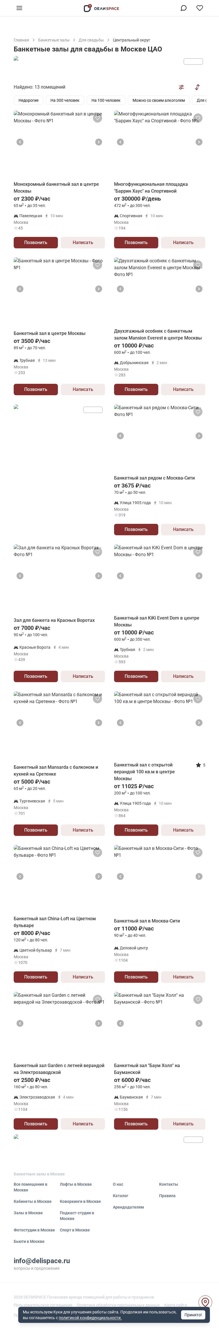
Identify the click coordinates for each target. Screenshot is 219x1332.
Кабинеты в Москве (33, 1201)
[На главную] (101, 8)
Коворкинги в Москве (80, 1201)
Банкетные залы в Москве (39, 1174)
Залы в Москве (28, 1213)
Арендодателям (128, 1207)
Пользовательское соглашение (43, 1305)
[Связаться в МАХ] (183, 8)
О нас (118, 1184)
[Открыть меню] (19, 8)
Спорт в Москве (75, 1230)
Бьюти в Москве (29, 1241)
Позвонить (35, 242)
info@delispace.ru (42, 1261)
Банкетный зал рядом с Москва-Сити (154, 478)
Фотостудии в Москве (34, 1230)
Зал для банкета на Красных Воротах (54, 620)
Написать (83, 242)
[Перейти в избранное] (199, 8)
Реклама (193, 61)
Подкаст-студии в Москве (77, 1216)
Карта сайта (175, 1305)
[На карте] (205, 1302)
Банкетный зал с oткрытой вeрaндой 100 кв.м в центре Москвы (144, 771)
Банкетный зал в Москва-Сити (147, 921)
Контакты (168, 1184)
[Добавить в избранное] (97, 118)
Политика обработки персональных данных (118, 1305)
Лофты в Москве (76, 1184)
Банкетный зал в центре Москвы (50, 333)
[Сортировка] (197, 87)
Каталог (120, 1195)
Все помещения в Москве (30, 1187)
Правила (167, 1195)
